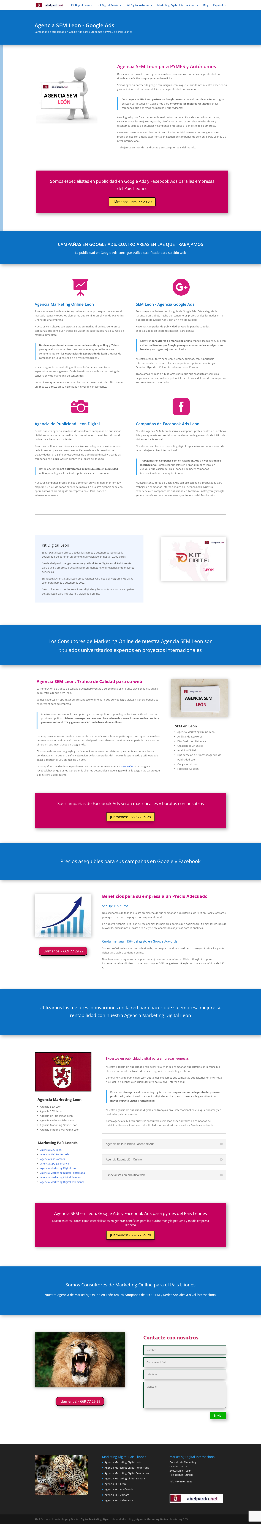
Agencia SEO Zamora (52, 1159)
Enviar (218, 1415)
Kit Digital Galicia (108, 5)
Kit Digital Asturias (138, 5)
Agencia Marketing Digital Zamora (60, 1177)
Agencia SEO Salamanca (54, 1163)
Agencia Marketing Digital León (58, 1168)
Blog (206, 5)
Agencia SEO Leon (51, 1149)
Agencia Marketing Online (152, 1519)
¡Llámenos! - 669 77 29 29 (130, 816)
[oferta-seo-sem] (63, 935)
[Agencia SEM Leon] (199, 715)
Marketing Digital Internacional (176, 5)
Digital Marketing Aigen (95, 1519)
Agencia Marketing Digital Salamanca (62, 1182)
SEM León (127, 766)
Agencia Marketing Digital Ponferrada (62, 1172)
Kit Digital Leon (80, 5)
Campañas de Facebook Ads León (167, 423)
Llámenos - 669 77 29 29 (132, 201)
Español (218, 5)
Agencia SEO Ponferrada (54, 1154)
